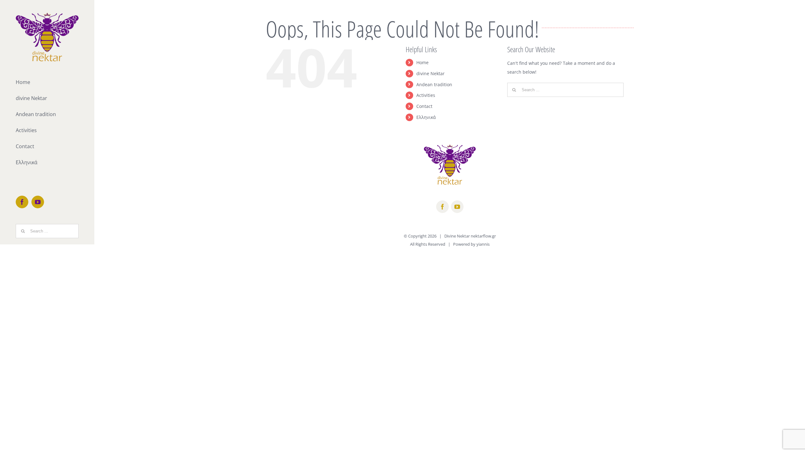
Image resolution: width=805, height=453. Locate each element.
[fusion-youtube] (457, 206)
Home (422, 62)
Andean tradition (434, 84)
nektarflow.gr (483, 236)
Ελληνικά (426, 117)
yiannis (483, 244)
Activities (425, 95)
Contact (424, 106)
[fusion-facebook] (442, 206)
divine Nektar (430, 73)
